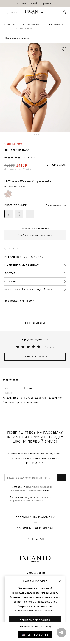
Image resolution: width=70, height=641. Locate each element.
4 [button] (38, 134)
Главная (10, 24)
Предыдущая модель (17, 38)
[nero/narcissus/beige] (8, 194)
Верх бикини (54, 24)
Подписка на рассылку (35, 517)
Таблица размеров (56, 205)
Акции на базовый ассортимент (35, 3)
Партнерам (35, 538)
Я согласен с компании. (31, 488)
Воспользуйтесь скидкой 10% (28, 289)
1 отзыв (49, 347)
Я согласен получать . (30, 499)
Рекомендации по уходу (23, 257)
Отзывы (10, 281)
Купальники (31, 24)
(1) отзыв (29, 157)
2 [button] (34, 134)
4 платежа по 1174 (18, 169)
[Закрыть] (60, 581)
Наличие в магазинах (21, 265)
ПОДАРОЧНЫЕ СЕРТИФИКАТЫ (35, 527)
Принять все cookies (35, 620)
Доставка (11, 273)
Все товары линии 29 (18, 300)
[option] (35, 3)
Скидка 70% (13, 143)
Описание (12, 248)
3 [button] (36, 134)
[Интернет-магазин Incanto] (35, 12)
